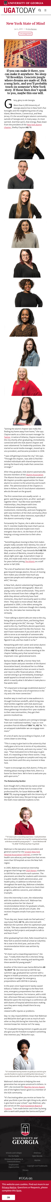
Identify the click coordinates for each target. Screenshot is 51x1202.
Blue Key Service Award (34, 1087)
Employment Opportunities (13, 1166)
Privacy (25, 1170)
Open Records (37, 1156)
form (18, 1190)
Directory (37, 1153)
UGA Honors (31, 870)
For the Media (13, 1156)
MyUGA (37, 1160)
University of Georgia (25, 1134)
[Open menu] (45, 10)
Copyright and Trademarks (37, 1166)
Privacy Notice (9, 1187)
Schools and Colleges (14, 1153)
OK (8, 1197)
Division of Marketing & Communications (14, 1160)
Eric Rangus (32, 29)
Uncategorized (25, 34)
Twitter (7, 437)
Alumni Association (34, 475)
